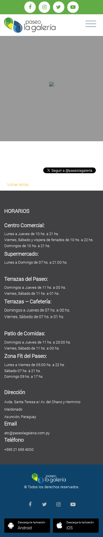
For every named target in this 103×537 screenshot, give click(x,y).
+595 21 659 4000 (19, 449)
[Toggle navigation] (91, 24)
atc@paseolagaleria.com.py (26, 432)
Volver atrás (18, 184)
